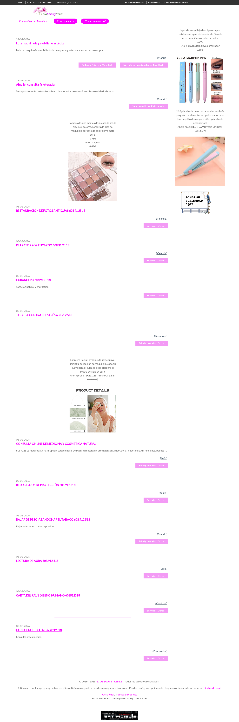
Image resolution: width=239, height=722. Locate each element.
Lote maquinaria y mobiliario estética (40, 43)
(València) (161, 253)
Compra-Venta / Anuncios (33, 21)
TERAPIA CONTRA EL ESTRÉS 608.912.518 (44, 315)
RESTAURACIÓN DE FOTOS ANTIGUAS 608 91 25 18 (50, 210)
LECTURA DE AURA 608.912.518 (37, 560)
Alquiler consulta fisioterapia (35, 84)
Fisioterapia (148, 106)
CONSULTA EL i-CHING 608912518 (39, 630)
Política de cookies (126, 694)
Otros (155, 225)
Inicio (20, 2)
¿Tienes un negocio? (95, 21)
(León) (163, 458)
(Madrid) (162, 57)
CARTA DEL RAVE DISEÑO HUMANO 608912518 (48, 595)
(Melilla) (162, 492)
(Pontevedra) (160, 651)
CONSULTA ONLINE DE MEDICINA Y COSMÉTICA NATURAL (56, 443)
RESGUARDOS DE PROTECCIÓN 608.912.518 (45, 485)
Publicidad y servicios (67, 2)
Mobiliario (97, 65)
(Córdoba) (161, 603)
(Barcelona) (160, 335)
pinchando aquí (212, 687)
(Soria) (163, 568)
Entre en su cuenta (134, 2)
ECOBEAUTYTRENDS (109, 681)
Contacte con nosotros (39, 2)
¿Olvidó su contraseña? (176, 2)
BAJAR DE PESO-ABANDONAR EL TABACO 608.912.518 (53, 519)
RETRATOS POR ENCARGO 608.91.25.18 (42, 245)
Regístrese (154, 2)
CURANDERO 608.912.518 (33, 280)
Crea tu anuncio (65, 21)
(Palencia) (161, 218)
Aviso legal (108, 694)
